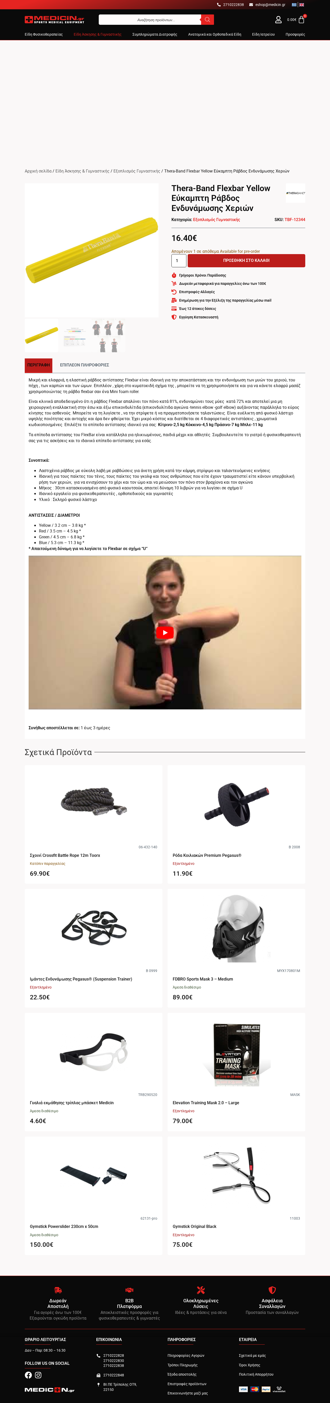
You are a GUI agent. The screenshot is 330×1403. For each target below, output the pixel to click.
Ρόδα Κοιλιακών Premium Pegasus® (207, 855)
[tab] (38, 365)
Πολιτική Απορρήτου (256, 1374)
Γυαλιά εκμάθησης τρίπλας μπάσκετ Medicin (72, 1102)
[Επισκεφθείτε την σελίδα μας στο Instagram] (38, 1375)
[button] (44, 34)
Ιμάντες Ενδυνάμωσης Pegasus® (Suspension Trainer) (81, 979)
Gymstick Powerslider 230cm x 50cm (64, 1226)
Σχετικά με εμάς (252, 1355)
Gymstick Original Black (194, 1226)
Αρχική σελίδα (38, 171)
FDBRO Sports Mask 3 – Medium (203, 979)
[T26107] (92, 250)
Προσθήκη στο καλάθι (246, 260)
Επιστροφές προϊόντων (187, 1383)
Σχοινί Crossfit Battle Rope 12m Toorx (65, 855)
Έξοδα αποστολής (182, 1374)
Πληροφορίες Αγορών (186, 1355)
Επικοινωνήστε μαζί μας (188, 1393)
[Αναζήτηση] (207, 19)
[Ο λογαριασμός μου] (278, 19)
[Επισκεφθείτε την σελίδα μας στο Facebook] (28, 1375)
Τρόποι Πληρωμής (183, 1364)
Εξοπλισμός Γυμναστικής (136, 171)
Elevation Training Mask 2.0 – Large (206, 1102)
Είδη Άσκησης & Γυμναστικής (82, 171)
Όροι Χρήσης (249, 1364)
